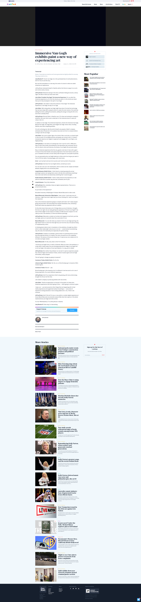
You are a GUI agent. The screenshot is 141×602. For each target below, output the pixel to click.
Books (95, 4)
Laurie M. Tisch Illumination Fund (91, 596)
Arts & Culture (109, 4)
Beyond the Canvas (86, 4)
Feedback (61, 590)
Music (101, 4)
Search (129, 4)
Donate (124, 4)
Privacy (60, 591)
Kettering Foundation (89, 598)
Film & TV (117, 4)
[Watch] (45, 352)
